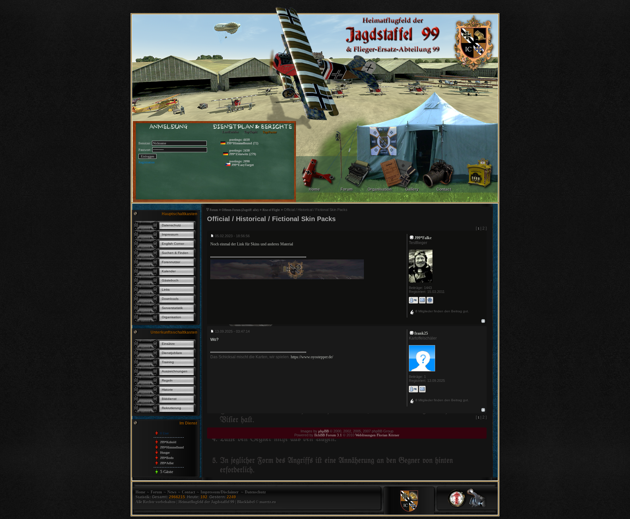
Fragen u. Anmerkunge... (254, 156)
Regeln (167, 380)
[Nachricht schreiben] (413, 300)
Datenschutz (171, 225)
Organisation (171, 317)
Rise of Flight (271, 210)
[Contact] (479, 192)
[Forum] (358, 192)
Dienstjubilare (172, 353)
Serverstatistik (172, 308)
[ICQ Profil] (430, 300)
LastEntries (230, 132)
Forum (214, 210)
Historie (167, 389)
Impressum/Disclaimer (219, 492)
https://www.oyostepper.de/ (312, 357)
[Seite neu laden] (477, 507)
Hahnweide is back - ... (253, 146)
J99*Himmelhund (172, 447)
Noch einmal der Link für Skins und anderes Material (251, 244)
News (172, 492)
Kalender (169, 271)
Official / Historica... (252, 140)
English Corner (173, 243)
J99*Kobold (168, 442)
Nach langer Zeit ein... (253, 151)
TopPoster (269, 132)
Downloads (170, 299)
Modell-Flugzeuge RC (253, 172)
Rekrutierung (171, 408)
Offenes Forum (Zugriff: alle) (240, 210)
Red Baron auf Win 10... (254, 167)
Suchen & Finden (175, 253)
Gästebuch (170, 280)
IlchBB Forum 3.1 (328, 435)
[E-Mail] (422, 300)
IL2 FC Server (247, 161)
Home (140, 492)
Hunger (165, 452)
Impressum (170, 234)
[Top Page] (457, 507)
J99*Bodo (167, 458)
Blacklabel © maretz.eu (256, 502)
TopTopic (250, 132)
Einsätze (168, 343)
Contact (188, 492)
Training (168, 362)
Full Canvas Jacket (250, 188)
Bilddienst (169, 399)
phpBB (323, 431)
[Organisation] (398, 192)
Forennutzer (171, 262)
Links (166, 289)
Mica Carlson (247, 177)
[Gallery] (438, 192)
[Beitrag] (212, 236)
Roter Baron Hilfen (250, 182)
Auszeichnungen (174, 371)
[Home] (317, 192)
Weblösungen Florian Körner (377, 435)
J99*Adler (167, 463)
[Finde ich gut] (412, 312)
